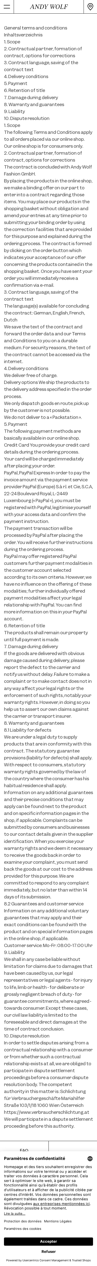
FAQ (24, 1150)
